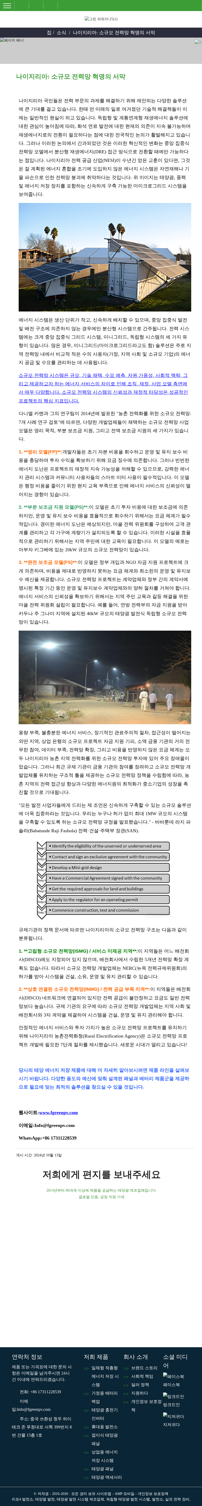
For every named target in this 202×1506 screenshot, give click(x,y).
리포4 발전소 (22, 1499)
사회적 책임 (142, 1376)
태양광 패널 (103, 1469)
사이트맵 (104, 1494)
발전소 (157, 1499)
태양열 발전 (45, 1499)
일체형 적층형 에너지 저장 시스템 (105, 1376)
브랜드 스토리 (144, 1368)
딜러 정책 (140, 1384)
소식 (61, 32)
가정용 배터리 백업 (105, 1397)
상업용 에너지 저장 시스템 (105, 1456)
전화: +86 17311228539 (40, 1392)
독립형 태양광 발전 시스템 (128, 1499)
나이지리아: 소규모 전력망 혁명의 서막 (114, 32)
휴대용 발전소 (105, 1427)
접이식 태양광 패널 (105, 1439)
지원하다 (139, 1393)
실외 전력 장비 (177, 1499)
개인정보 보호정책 (146, 1405)
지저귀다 (171, 1424)
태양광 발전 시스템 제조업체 (80, 1499)
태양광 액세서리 (107, 1477)
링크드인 (171, 1404)
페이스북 (171, 1384)
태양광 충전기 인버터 (105, 1414)
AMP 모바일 (124, 1494)
